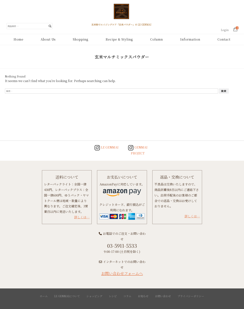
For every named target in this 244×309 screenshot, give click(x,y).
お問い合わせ (163, 296)
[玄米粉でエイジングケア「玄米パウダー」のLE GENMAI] (121, 13)
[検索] (49, 25)
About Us (48, 39)
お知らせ (143, 296)
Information (190, 39)
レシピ (113, 296)
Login (225, 30)
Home (18, 39)
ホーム (44, 296)
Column (156, 39)
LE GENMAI (109, 147)
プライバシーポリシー (190, 296)
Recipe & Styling (119, 39)
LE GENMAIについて (67, 296)
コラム (127, 296)
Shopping (80, 39)
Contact (224, 39)
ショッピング (94, 296)
